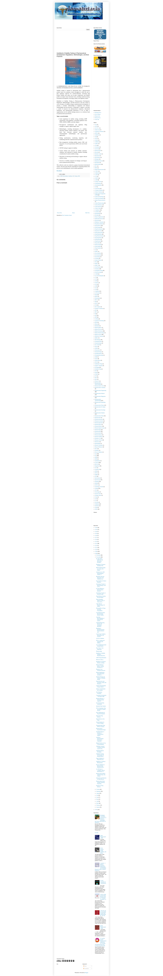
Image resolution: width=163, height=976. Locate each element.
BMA (96, 167)
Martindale (97, 325)
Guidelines (70, 176)
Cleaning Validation (99, 190)
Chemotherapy (98, 183)
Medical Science (98, 334)
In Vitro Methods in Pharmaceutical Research (100, 589)
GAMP (96, 274)
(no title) (96, 832)
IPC (95, 310)
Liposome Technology (99, 320)
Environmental (98, 254)
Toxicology (97, 491)
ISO (96, 315)
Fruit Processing (98, 272)
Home (73, 212)
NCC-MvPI (97, 344)
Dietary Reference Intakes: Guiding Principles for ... (100, 666)
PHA (96, 379)
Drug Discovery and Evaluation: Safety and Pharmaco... (101, 682)
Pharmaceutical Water (99, 415)
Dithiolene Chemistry (99, 222)
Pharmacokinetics (98, 426)
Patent (96, 372)
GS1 (96, 287)
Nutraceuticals (98, 360)
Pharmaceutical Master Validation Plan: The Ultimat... (100, 775)
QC (95, 455)
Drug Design (97, 227)
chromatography (98, 185)
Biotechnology (98, 164)
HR (95, 301)
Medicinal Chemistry (99, 336)
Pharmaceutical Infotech (100, 393)
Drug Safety (97, 242)
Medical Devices (98, 329)
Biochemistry (97, 157)
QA (95, 453)
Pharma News (98, 117)
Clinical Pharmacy (98, 204)
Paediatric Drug (98, 369)
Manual (96, 324)
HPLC (96, 299)
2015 (96, 541)
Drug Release (97, 239)
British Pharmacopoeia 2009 (103, 927)
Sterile (96, 483)
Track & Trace (98, 493)
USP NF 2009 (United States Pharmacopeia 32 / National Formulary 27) (103, 897)
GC (95, 277)
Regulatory (97, 465)
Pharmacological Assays (100, 427)
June (97, 797)
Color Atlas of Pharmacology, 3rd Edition (100, 605)
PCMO (96, 374)
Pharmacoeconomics (99, 421)
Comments (86, 968)
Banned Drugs (98, 150)
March (97, 803)
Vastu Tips (97, 119)
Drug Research (98, 241)
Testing (76, 176)
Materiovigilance (98, 327)
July (97, 795)
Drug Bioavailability (99, 223)
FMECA (96, 265)
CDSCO (96, 178)
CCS (96, 176)
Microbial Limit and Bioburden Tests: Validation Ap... (100, 577)
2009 (96, 551)
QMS (96, 457)
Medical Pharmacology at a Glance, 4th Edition (100, 569)
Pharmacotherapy (98, 434)
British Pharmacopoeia (99, 169)
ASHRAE (97, 141)
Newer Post (59, 212)
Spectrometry (97, 478)
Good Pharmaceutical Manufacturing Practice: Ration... (100, 614)
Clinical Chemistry (98, 192)
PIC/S (96, 448)
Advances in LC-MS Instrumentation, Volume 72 (100, 573)
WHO (79, 176)
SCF (96, 467)
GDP (96, 280)
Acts (96, 124)
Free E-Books (97, 114)
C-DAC (96, 171)
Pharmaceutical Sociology (100, 409)
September (98, 791)
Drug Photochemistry (99, 235)
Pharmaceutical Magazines (100, 396)
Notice (96, 358)
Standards (97, 481)
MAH (96, 322)
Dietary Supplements (99, 216)
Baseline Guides (98, 153)
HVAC (96, 303)
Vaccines (96, 502)
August (98, 793)
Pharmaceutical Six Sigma (100, 406)
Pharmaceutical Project (99, 405)
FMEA (96, 263)
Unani (96, 497)
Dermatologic (97, 213)
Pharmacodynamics (99, 419)
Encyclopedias (98, 253)
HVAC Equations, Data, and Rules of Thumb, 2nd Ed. (101, 709)
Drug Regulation (98, 237)
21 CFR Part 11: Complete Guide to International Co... (100, 770)
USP (96, 498)
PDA (96, 377)
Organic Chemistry (99, 365)
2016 (96, 539)
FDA (96, 261)
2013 (96, 543)
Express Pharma (98, 260)
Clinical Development (99, 198)
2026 (96, 527)
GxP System (97, 293)
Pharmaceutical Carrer (99, 385)
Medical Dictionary (99, 331)
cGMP (61, 176)
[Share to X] (62, 174)
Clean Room (97, 188)
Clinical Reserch (98, 206)
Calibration (97, 173)
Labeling (96, 318)
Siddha (96, 474)
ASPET (96, 143)
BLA (96, 166)
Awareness (97, 147)
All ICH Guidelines (100, 638)
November (98, 557)
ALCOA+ (97, 128)
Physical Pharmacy (99, 446)
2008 (96, 553)
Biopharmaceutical (98, 160)
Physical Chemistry (99, 445)
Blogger (86, 972)
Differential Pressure (99, 218)
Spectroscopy (97, 479)
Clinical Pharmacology (99, 203)
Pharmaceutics (98, 417)
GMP (96, 286)
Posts (85, 966)
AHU (96, 126)
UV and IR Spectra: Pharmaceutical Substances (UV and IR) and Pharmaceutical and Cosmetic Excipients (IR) (100, 942)
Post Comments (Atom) (67, 215)
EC (95, 249)
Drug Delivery (98, 225)
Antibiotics (97, 134)
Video (96, 507)
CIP (95, 186)
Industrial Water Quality (101, 706)
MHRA (96, 337)
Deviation (97, 215)
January (98, 807)
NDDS (96, 348)
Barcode (96, 152)
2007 (96, 809)
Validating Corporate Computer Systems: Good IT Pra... (100, 747)
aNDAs (96, 133)
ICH (73, 176)
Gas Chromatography (99, 275)
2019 (96, 533)
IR (95, 313)
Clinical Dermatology (99, 196)
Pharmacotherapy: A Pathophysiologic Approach (100, 699)
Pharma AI (97, 381)
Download (59, 170)
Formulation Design (99, 270)
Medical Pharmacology (99, 332)
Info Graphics (97, 306)
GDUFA (96, 282)
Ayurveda (97, 148)
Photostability (97, 443)
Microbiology (97, 339)
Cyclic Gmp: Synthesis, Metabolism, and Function (101, 635)
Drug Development (99, 229)
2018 (96, 535)
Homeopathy (97, 298)
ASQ (96, 145)
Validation (97, 504)
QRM (96, 459)
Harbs (96, 294)
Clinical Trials (97, 208)
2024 (96, 531)
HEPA (96, 296)
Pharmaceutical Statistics (100, 412)
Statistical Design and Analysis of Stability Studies (100, 678)
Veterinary (97, 505)
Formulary (97, 268)
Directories (97, 220)
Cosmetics (97, 211)
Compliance (97, 210)
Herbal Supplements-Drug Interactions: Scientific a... (100, 673)
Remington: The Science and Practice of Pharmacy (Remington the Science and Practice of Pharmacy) (100, 819)
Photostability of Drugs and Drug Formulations (100, 609)
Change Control (98, 181)
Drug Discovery (98, 230)
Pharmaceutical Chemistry (100, 387)
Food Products (98, 267)
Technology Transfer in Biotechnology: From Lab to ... (101, 585)
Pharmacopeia (98, 431)
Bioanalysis (97, 155)
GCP (96, 279)
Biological (97, 159)
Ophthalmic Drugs (98, 363)
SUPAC (96, 484)
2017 (96, 537)
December (98, 555)
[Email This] (59, 174)
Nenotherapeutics (98, 353)
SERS (96, 471)
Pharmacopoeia (98, 433)
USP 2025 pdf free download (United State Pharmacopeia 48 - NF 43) (103, 913)
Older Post (87, 212)
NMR (96, 356)
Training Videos (98, 495)
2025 (96, 529)
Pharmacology (98, 429)
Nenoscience (97, 350)
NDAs (96, 346)
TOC (96, 490)
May (97, 799)
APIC (96, 138)
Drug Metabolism (98, 234)
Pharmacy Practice (98, 440)
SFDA (96, 472)
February (98, 805)
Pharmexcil (97, 441)
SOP (96, 476)
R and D (96, 462)
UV (95, 500)
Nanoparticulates (98, 341)
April (97, 801)
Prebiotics (97, 450)
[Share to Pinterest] (64, 174)
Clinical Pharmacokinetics (100, 200)
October (98, 789)
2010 (96, 549)
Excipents (97, 258)
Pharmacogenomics (99, 422)
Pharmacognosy (98, 424)
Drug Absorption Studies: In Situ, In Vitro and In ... (100, 600)
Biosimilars (97, 162)
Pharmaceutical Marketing (100, 402)
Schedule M (97, 469)
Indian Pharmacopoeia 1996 (103, 837)
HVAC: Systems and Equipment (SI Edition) (100, 641)
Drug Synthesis (98, 248)
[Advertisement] (80, 22)
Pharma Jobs (97, 116)
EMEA (96, 251)
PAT (96, 370)
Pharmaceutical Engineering (100, 390)
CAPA (96, 174)
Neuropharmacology (99, 355)
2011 (96, 547)
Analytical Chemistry (99, 131)
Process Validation (98, 452)
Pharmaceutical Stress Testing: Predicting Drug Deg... (100, 782)
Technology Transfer (99, 486)
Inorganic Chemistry (99, 308)
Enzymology (97, 256)
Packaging (97, 367)
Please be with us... (100, 659)
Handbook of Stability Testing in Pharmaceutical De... (100, 654)
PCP (96, 375)
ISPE (96, 317)
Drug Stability (65, 176)
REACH (96, 464)
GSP (96, 289)
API (96, 136)
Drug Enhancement (99, 232)
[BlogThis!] (60, 174)
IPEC (96, 312)
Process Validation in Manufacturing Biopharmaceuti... (100, 766)
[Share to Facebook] (63, 174)
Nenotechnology (98, 351)
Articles (96, 140)
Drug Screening (98, 244)
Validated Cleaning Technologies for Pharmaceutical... (100, 755)
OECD (96, 362)
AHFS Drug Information (101, 657)
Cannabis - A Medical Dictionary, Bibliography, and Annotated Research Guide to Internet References (100, 867)
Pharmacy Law (98, 438)
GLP (96, 284)
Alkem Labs (97, 129)
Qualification (97, 460)
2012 (96, 545)
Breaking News (98, 112)
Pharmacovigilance (99, 436)
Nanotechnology (98, 343)
